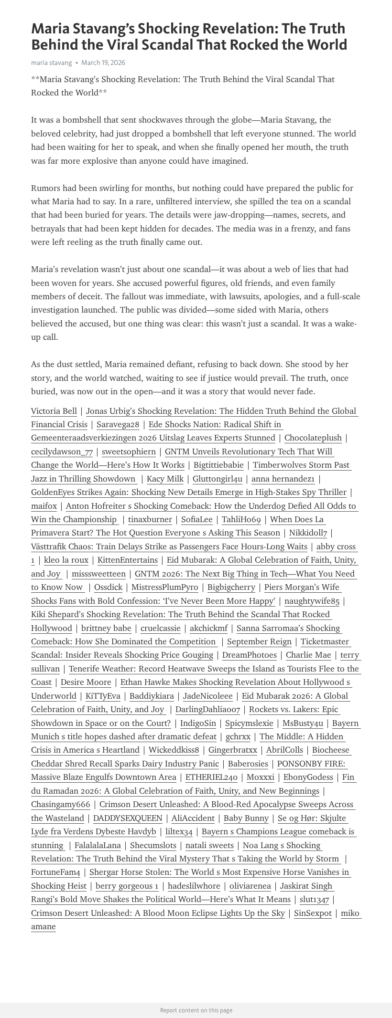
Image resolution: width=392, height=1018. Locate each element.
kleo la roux (66, 560)
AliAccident (193, 818)
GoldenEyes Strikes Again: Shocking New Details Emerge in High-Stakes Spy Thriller (189, 492)
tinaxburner (150, 519)
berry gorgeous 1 (127, 886)
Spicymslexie (249, 723)
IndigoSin (198, 723)
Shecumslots (153, 845)
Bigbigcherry (231, 587)
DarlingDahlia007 (207, 709)
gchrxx (238, 736)
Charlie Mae (308, 655)
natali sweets (209, 845)
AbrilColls (284, 750)
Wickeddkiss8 (174, 750)
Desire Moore (86, 682)
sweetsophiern (129, 451)
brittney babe (106, 628)
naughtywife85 (311, 601)
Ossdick (108, 587)
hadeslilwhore (194, 886)
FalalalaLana (98, 845)
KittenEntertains (128, 560)
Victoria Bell (54, 411)
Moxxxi (260, 777)
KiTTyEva (103, 696)
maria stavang (51, 62)
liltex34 (179, 831)
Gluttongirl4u (217, 478)
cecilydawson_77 (62, 451)
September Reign (259, 641)
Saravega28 (118, 424)
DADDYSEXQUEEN (128, 818)
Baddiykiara (152, 696)
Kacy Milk (165, 478)
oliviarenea (250, 886)
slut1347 (314, 899)
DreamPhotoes (249, 655)
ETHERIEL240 (211, 777)
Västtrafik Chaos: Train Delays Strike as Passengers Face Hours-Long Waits (169, 546)
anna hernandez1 (283, 478)
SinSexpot (313, 913)
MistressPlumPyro (164, 587)
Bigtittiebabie (219, 465)
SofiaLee (197, 519)
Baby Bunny (246, 818)
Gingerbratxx (232, 750)
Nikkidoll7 (308, 532)
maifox (44, 506)
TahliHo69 (241, 519)
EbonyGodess (308, 777)
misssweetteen (99, 573)
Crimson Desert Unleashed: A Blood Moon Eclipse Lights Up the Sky (158, 913)
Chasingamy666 (60, 804)
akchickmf (209, 628)
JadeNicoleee (208, 696)
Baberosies (248, 763)
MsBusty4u (303, 723)
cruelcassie (161, 628)
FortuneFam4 (55, 872)
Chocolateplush (313, 437)
